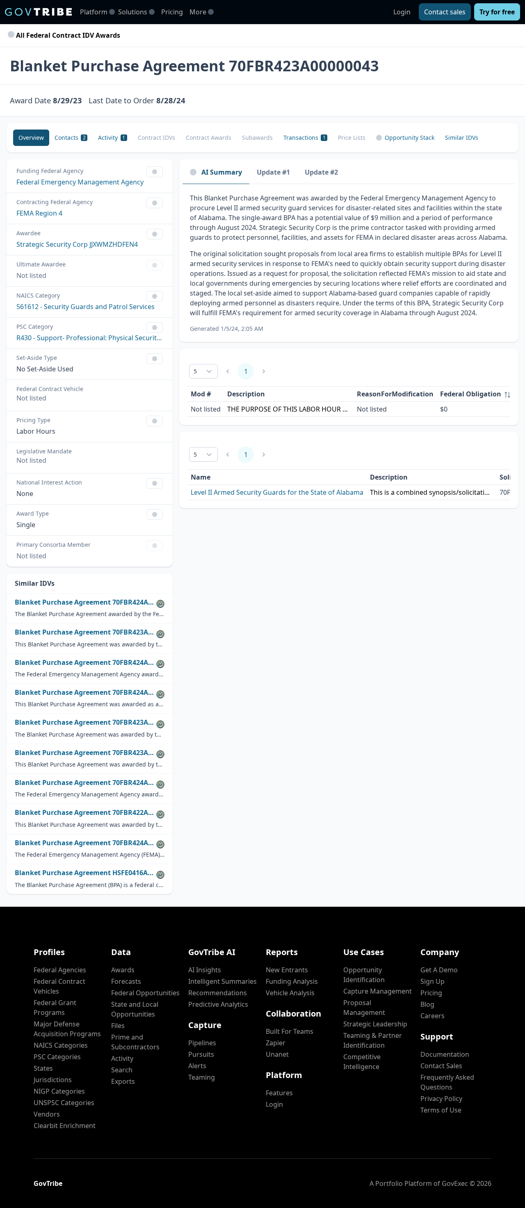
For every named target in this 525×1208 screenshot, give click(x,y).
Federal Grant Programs (55, 1007)
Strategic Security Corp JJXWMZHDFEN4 (77, 244)
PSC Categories (57, 1056)
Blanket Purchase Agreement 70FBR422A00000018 (85, 813)
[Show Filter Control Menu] (154, 171)
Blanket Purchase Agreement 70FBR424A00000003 (85, 692)
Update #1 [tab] (273, 172)
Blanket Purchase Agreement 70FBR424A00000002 (85, 663)
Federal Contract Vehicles (59, 986)
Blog (427, 1004)
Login (402, 11)
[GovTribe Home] (38, 12)
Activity (122, 1058)
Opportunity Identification (364, 974)
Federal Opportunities (145, 992)
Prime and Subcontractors (135, 1042)
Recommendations (217, 992)
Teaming (201, 1077)
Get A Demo (439, 969)
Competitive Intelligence (362, 1061)
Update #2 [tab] (321, 172)
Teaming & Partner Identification (372, 1040)
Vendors (47, 1114)
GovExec (455, 1183)
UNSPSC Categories (64, 1102)
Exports (123, 1081)
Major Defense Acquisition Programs (67, 1028)
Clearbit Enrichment (65, 1125)
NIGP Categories (59, 1091)
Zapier (275, 1042)
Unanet (277, 1054)
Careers (432, 1015)
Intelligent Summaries (222, 981)
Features (279, 1092)
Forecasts (126, 981)
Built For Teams (289, 1031)
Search (121, 1069)
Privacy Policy (441, 1098)
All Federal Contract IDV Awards (67, 35)
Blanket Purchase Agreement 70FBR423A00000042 (85, 722)
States (43, 1068)
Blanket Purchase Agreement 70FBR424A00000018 (85, 843)
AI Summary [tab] (221, 172)
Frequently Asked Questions (447, 1082)
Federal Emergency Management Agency (80, 182)
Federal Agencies (60, 969)
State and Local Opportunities (134, 1009)
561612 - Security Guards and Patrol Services (85, 306)
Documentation (444, 1054)
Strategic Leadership (375, 1023)
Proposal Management (364, 1007)
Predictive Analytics (218, 1004)
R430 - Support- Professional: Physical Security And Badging (89, 337)
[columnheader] (475, 394)
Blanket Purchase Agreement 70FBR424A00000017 (85, 783)
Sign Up (432, 981)
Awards (123, 969)
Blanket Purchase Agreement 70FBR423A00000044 (85, 632)
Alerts (197, 1065)
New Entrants (287, 969)
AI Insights (204, 969)
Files (118, 1025)
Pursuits (201, 1054)
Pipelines (202, 1042)
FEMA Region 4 (39, 213)
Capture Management (377, 991)
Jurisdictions (53, 1079)
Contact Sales (441, 1065)
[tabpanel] (349, 263)
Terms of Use (440, 1110)
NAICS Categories (61, 1045)
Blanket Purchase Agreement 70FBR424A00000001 (85, 602)
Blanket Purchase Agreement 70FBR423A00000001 (85, 753)
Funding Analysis (292, 981)
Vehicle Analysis (290, 992)
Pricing (172, 11)
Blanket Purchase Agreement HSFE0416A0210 (85, 873)
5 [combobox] (195, 371)
